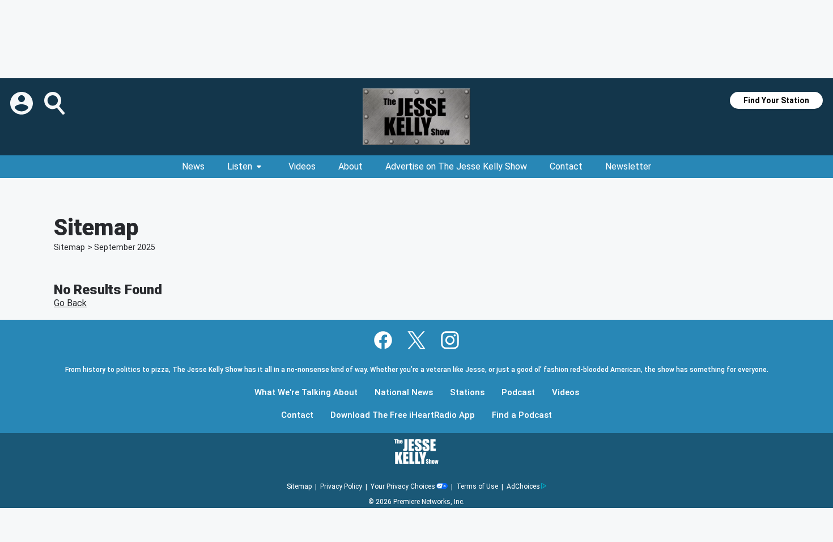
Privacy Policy (341, 486)
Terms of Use (477, 486)
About (350, 166)
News (193, 166)
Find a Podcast (522, 415)
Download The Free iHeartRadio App (402, 415)
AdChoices (523, 486)
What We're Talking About (306, 392)
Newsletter (628, 166)
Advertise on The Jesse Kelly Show (456, 166)
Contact (566, 166)
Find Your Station (776, 100)
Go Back (70, 303)
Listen (239, 166)
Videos (302, 166)
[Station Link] (416, 116)
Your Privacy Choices (403, 486)
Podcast (518, 392)
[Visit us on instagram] (450, 340)
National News (404, 392)
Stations (467, 392)
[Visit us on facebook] (383, 340)
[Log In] (22, 103)
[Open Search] (55, 103)
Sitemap (69, 247)
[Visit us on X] (416, 340)
